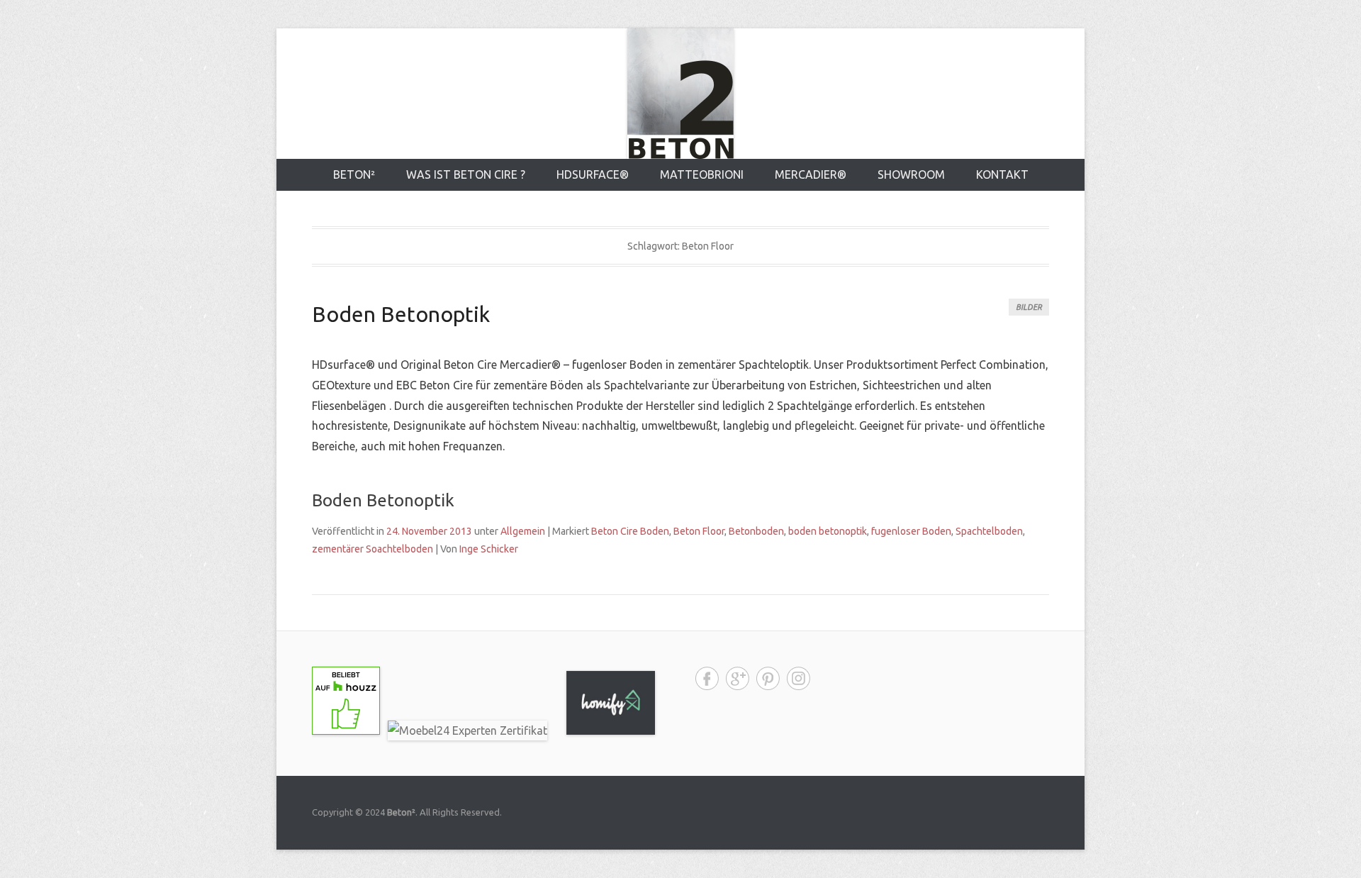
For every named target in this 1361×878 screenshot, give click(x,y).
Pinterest (768, 678)
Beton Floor (698, 531)
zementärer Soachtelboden (372, 549)
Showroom (911, 174)
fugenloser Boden (911, 531)
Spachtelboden (989, 531)
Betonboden (756, 531)
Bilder (1029, 307)
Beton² (354, 174)
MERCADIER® (810, 174)
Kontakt (1002, 174)
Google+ (737, 678)
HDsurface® (592, 174)
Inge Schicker (488, 549)
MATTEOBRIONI (702, 174)
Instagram (798, 678)
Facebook (707, 678)
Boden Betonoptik (401, 314)
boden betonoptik (827, 531)
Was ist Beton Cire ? (465, 174)
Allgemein (522, 531)
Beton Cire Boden (630, 531)
